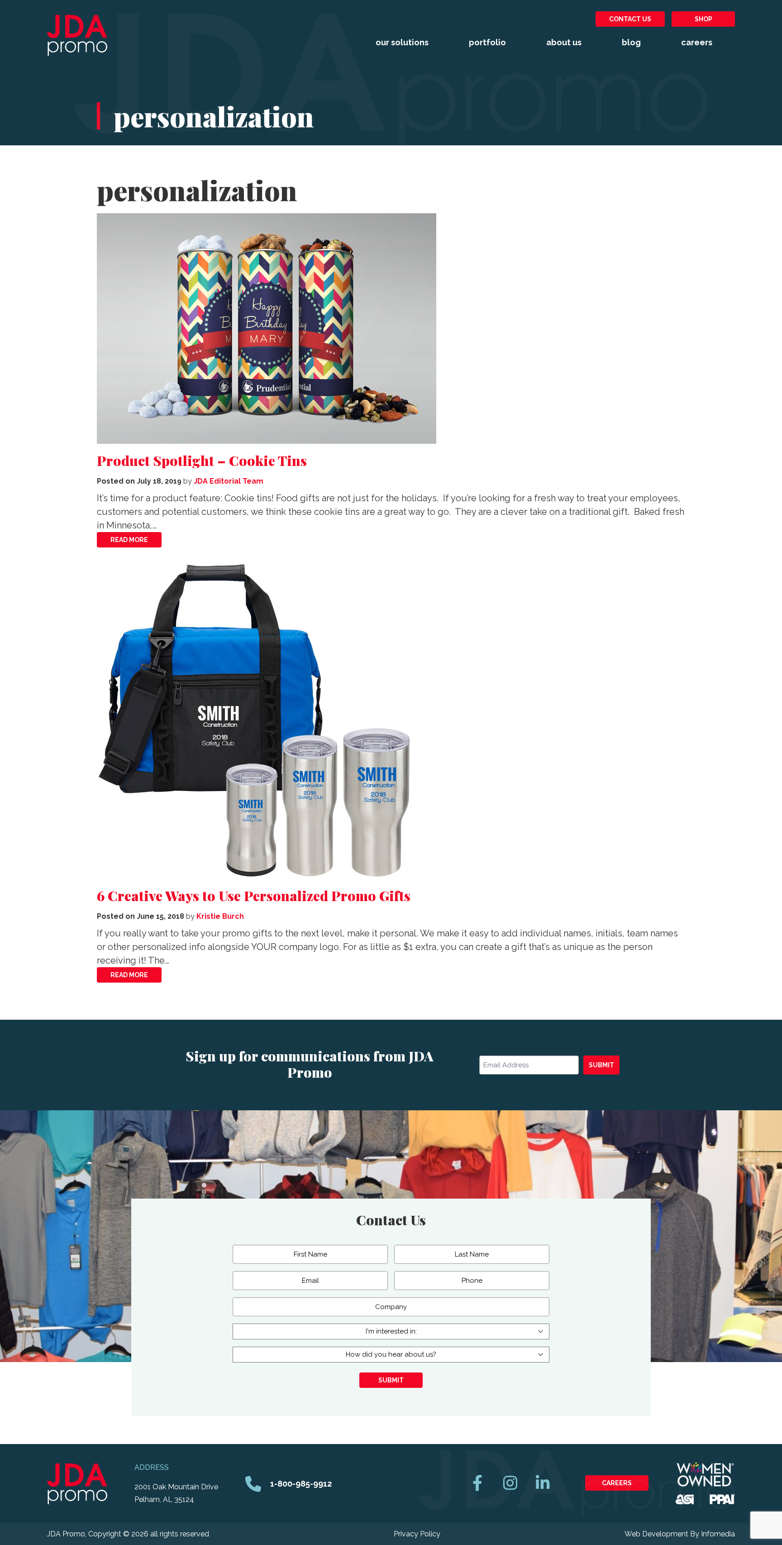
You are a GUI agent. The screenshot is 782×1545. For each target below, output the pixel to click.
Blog (631, 42)
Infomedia (718, 1534)
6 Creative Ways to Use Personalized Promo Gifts (253, 896)
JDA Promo (77, 35)
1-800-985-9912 (301, 1483)
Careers (696, 42)
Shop (703, 19)
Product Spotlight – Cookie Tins (202, 460)
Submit (601, 1065)
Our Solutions (402, 42)
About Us (564, 42)
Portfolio (487, 42)
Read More (129, 539)
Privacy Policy (417, 1534)
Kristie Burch (220, 916)
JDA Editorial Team (228, 481)
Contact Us (630, 19)
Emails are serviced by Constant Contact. (399, 1108)
